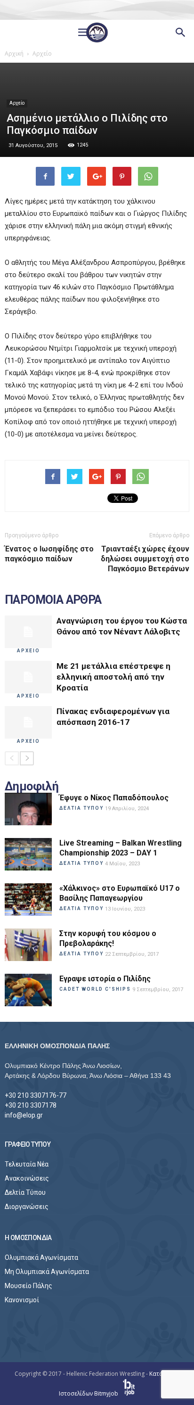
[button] (181, 32)
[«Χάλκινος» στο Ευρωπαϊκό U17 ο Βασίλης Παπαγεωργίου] (28, 899)
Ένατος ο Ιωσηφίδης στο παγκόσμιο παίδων (49, 553)
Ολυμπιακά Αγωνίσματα (41, 1257)
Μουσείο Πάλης (28, 1286)
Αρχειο (28, 650)
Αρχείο (16, 103)
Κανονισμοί (22, 1300)
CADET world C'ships (95, 989)
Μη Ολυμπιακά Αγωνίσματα (47, 1271)
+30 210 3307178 (31, 1105)
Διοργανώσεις (26, 1206)
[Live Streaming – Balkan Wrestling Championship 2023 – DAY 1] (28, 854)
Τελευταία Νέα (26, 1164)
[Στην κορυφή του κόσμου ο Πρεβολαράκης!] (28, 944)
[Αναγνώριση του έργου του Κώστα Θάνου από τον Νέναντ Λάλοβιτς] (28, 632)
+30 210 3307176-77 (35, 1095)
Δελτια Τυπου (81, 808)
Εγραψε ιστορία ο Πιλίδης (105, 978)
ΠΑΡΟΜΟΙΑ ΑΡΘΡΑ (53, 600)
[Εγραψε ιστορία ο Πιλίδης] (28, 990)
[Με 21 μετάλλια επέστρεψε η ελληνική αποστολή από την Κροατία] (28, 677)
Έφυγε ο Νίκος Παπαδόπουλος (114, 797)
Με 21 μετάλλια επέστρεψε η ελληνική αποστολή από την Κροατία (113, 676)
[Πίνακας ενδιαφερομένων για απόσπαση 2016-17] (28, 722)
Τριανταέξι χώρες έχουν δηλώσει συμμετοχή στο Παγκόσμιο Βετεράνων (145, 558)
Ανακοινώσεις (27, 1178)
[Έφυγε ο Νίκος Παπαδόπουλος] (28, 809)
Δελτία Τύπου (25, 1192)
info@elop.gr (24, 1115)
